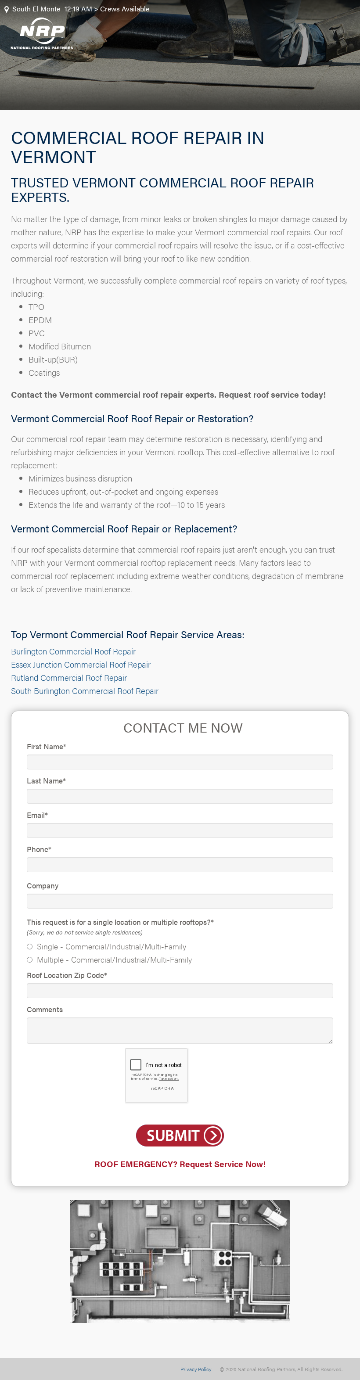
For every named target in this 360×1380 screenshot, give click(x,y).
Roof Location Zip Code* (67, 975)
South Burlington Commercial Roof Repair (84, 691)
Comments (45, 1009)
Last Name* (46, 780)
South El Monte (36, 9)
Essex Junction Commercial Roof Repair (81, 664)
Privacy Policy (195, 1369)
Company (42, 885)
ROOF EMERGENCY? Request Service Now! (180, 1164)
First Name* (46, 746)
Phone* (39, 849)
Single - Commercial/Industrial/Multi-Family (111, 946)
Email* (37, 814)
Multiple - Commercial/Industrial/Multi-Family (114, 959)
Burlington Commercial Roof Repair (73, 651)
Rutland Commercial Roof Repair (69, 677)
